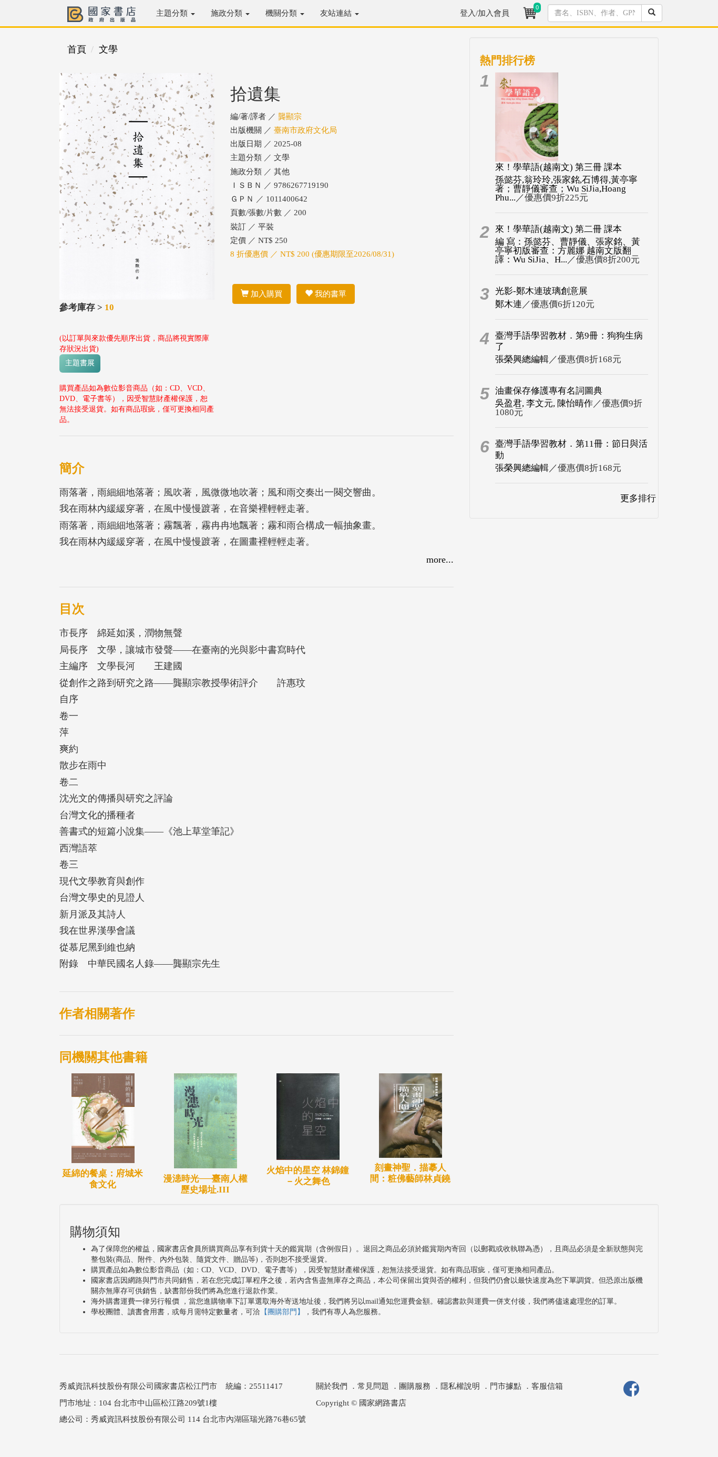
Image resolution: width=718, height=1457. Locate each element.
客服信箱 (547, 1386)
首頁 (76, 49)
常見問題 (373, 1386)
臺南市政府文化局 (305, 130)
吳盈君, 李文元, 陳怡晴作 (544, 403)
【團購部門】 (282, 1312)
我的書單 (329, 294)
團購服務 (414, 1386)
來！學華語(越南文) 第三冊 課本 (558, 167)
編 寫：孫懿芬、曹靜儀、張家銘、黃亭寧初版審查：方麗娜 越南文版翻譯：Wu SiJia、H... (567, 251)
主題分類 (173, 13)
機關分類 (282, 13)
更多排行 (638, 498)
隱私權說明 (460, 1386)
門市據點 (505, 1386)
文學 (108, 49)
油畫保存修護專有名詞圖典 (548, 391)
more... (440, 559)
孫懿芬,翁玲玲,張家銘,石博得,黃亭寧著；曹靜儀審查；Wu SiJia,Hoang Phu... (566, 189)
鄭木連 (508, 304)
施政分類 (227, 13)
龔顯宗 (290, 116)
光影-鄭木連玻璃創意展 (541, 291)
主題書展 (80, 363)
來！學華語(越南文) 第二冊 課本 (558, 229)
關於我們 (331, 1386)
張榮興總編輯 (522, 359)
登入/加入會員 (484, 13)
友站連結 (337, 13)
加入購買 (265, 294)
